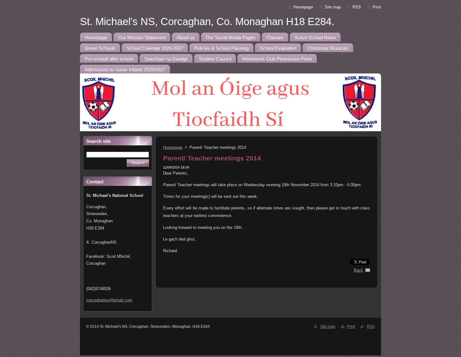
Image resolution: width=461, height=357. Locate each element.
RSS (356, 7)
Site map (333, 7)
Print (377, 7)
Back (358, 270)
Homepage (303, 7)
